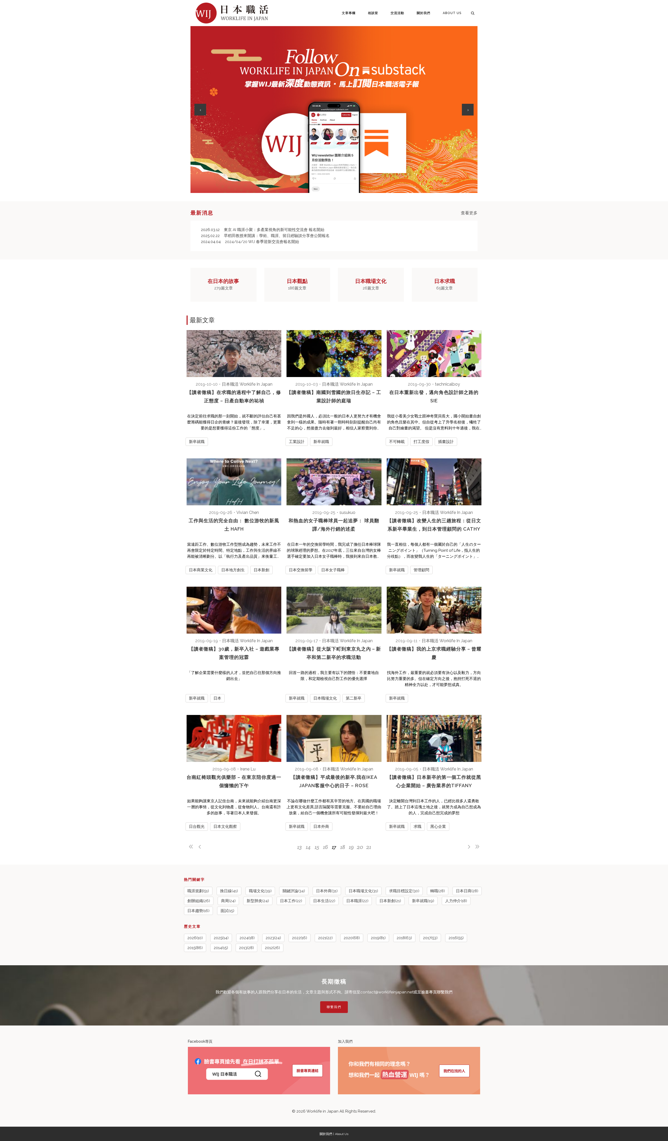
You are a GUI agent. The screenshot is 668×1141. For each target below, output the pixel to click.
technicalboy (447, 384)
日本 (217, 698)
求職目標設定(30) (404, 891)
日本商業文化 (200, 570)
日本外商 (321, 826)
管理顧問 (421, 570)
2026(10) (195, 938)
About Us (341, 1134)
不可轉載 (397, 441)
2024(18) (247, 938)
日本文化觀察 (225, 826)
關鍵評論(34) (294, 891)
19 (351, 847)
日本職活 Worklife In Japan (247, 384)
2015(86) (195, 947)
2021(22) (325, 938)
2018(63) (404, 938)
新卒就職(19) (423, 901)
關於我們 (326, 1134)
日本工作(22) (291, 901)
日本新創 (261, 570)
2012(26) (272, 947)
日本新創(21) (390, 901)
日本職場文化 (325, 698)
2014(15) (221, 947)
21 (368, 847)
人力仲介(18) (456, 901)
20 (360, 847)
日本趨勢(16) (198, 910)
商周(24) (228, 901)
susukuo (347, 512)
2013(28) (246, 947)
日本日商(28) (467, 891)
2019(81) (378, 938)
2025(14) (221, 938)
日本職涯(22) (357, 901)
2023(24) (273, 938)
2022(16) (299, 938)
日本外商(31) (327, 891)
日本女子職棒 (333, 570)
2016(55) (456, 938)
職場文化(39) (260, 891)
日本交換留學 (300, 570)
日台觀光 (197, 826)
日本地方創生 (233, 570)
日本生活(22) (324, 901)
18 (342, 847)
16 (325, 847)
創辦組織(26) (198, 901)
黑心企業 (438, 826)
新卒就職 (197, 441)
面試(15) (227, 910)
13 (299, 847)
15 (317, 847)
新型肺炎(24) (258, 901)
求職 (417, 826)
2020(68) (352, 938)
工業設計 (297, 441)
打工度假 (421, 441)
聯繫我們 (334, 1007)
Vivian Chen (247, 512)
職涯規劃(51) (198, 891)
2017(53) (430, 938)
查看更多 (469, 212)
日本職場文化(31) (363, 891)
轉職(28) (437, 891)
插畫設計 (446, 441)
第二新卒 (353, 698)
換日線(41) (229, 891)
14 (308, 847)
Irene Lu (247, 769)
